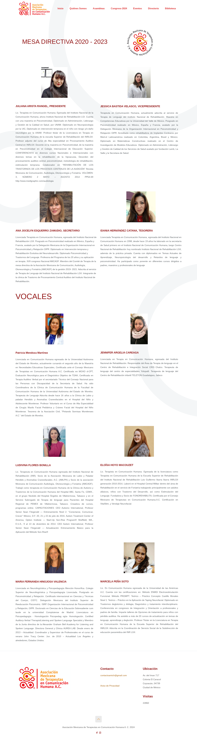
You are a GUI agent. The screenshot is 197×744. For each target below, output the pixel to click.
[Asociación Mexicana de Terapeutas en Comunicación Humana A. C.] (34, 8)
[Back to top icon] (98, 719)
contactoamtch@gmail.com (113, 675)
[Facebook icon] (97, 732)
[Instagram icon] (100, 732)
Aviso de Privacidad (109, 685)
